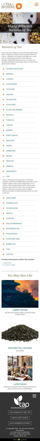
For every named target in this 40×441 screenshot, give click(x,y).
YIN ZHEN (9, 115)
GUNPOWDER (11, 84)
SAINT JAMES (11, 198)
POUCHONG (11, 104)
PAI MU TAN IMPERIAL (14, 110)
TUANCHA (10, 120)
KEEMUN (9, 74)
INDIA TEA (10, 161)
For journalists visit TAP (20, 412)
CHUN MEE (10, 89)
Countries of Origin (9, 265)
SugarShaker (23, 439)
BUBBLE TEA (10, 244)
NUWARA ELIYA (12, 203)
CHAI (8, 249)
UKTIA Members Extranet (20, 423)
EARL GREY (10, 140)
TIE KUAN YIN (11, 99)
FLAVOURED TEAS (13, 239)
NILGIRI (9, 156)
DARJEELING (10, 151)
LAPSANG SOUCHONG (14, 69)
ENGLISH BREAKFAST (14, 223)
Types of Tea (7, 263)
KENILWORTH (11, 171)
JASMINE (9, 130)
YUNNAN (9, 79)
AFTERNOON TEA (12, 228)
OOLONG (9, 94)
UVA (7, 176)
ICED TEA (9, 254)
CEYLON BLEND (12, 208)
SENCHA (9, 213)
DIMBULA (9, 166)
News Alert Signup (20, 418)
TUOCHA (9, 125)
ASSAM (8, 146)
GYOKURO (10, 218)
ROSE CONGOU (12, 135)
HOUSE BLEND (11, 234)
